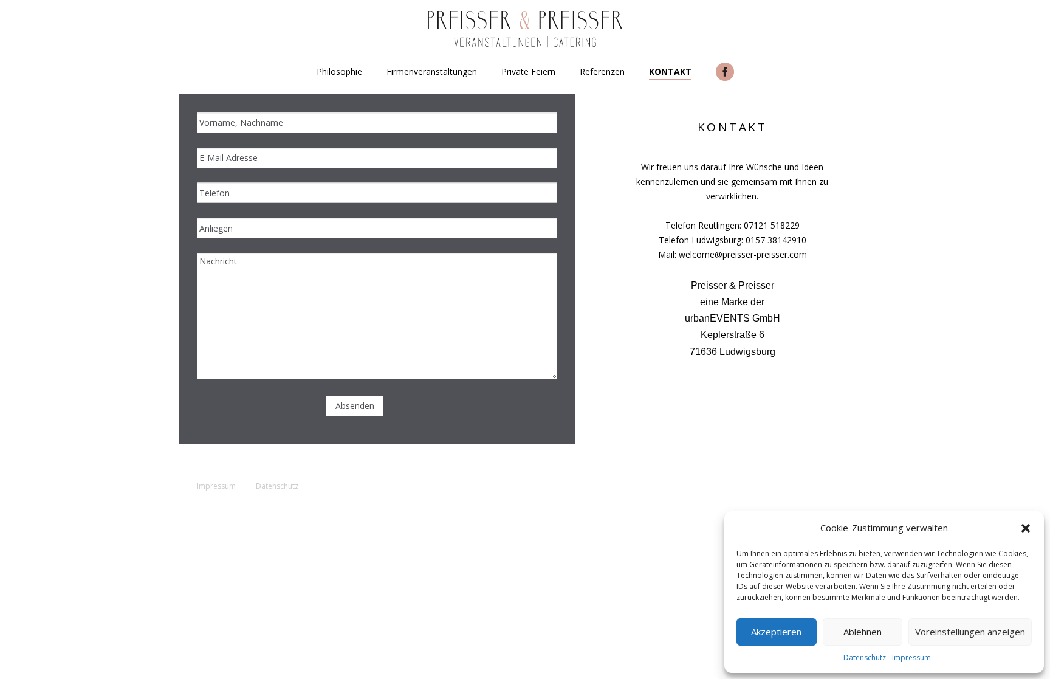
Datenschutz (864, 657)
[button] (1026, 528)
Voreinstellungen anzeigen (970, 632)
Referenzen (602, 71)
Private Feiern (528, 71)
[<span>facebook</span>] (725, 72)
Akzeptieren (776, 632)
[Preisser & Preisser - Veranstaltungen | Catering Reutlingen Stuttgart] (525, 29)
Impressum (911, 657)
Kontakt (670, 71)
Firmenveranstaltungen (431, 71)
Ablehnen (862, 632)
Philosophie (339, 71)
